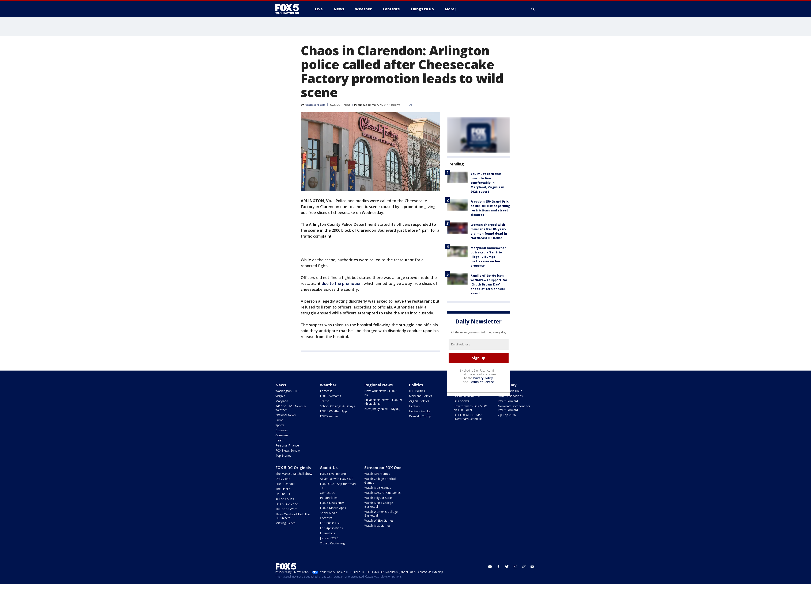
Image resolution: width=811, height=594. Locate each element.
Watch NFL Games (377, 474)
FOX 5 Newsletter (332, 503)
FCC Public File (330, 523)
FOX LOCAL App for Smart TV (338, 486)
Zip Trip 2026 (507, 415)
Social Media (328, 513)
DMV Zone (282, 479)
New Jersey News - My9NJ (382, 409)
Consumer (282, 435)
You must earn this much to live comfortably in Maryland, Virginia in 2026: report (487, 182)
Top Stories (283, 455)
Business (281, 430)
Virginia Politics (419, 401)
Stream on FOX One (382, 467)
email (532, 566)
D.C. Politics (417, 391)
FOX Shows (461, 401)
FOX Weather (329, 416)
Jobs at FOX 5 (329, 538)
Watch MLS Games (377, 526)
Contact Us (327, 493)
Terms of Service (481, 382)
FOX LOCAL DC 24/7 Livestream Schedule (467, 417)
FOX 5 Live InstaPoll (333, 474)
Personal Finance (287, 445)
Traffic (324, 401)
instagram (515, 566)
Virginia (280, 396)
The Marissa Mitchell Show (293, 474)
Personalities (328, 498)
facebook (498, 566)
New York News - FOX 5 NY (380, 393)
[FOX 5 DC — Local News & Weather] (289, 9)
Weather (328, 384)
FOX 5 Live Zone (286, 504)
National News (285, 415)
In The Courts (284, 499)
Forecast (326, 391)
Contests (326, 518)
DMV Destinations (510, 396)
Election (414, 406)
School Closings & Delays (337, 406)
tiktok (523, 566)
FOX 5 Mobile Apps (333, 508)
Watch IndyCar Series (378, 498)
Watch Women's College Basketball (381, 513)
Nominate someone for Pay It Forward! (514, 408)
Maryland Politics (420, 396)
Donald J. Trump (420, 416)
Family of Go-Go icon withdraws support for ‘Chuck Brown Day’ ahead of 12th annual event (489, 284)
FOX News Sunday (288, 450)
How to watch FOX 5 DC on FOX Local (470, 408)
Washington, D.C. (287, 391)
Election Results (419, 411)
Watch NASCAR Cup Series (382, 493)
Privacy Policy (483, 378)
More (449, 9)
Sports (279, 425)
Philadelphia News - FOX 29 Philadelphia (383, 402)
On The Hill (282, 494)
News (347, 105)
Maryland (281, 401)
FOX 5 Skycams (330, 396)
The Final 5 (282, 489)
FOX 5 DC (334, 105)
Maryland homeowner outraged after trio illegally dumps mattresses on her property (488, 257)
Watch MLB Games (377, 488)
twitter (506, 566)
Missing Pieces (285, 523)
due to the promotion (342, 283)
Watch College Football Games (380, 480)
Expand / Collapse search (533, 9)
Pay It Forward (508, 401)
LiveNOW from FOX (466, 396)
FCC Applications (331, 528)
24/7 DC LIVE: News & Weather (290, 408)
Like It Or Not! (285, 484)
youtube (490, 566)
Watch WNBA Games (378, 520)
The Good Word (286, 509)
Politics (416, 384)
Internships (327, 533)
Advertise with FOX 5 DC (336, 479)
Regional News (378, 384)
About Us (328, 467)
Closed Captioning (332, 543)
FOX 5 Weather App (333, 411)
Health (279, 440)
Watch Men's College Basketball (378, 505)
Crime (279, 420)
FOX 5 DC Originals (293, 467)
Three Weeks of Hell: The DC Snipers (292, 516)
